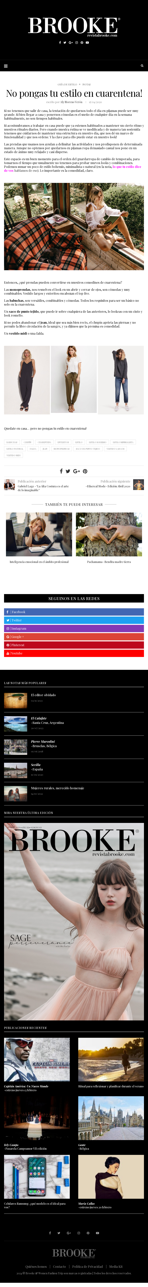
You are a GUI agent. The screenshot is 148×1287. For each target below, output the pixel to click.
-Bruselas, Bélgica (44, 743)
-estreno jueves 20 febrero (94, 1205)
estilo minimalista (123, 442)
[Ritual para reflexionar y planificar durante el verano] (111, 1059)
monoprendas (61, 448)
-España (37, 767)
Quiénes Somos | (37, 1266)
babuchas (12, 442)
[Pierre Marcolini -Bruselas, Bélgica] (15, 747)
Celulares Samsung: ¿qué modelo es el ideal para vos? (35, 1205)
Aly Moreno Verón (71, 102)
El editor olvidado (43, 695)
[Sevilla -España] (15, 770)
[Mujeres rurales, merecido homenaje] (15, 793)
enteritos (63, 442)
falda (33, 448)
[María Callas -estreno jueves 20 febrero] (111, 1177)
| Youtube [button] (15, 653)
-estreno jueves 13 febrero (26, 1088)
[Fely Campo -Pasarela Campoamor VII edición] (37, 1118)
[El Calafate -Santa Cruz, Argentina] (15, 724)
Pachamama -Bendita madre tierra (109, 562)
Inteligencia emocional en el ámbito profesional (39, 562)
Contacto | (61, 1266)
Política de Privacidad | (89, 1266)
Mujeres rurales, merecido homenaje (57, 788)
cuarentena (44, 442)
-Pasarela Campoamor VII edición (25, 1147)
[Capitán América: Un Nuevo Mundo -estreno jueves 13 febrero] (37, 1059)
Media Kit (116, 1266)
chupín (27, 442)
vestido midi (13, 455)
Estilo (78, 442)
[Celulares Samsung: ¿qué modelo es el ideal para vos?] (37, 1177)
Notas (86, 84)
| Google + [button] (16, 637)
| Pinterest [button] (16, 645)
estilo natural (15, 448)
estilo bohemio (97, 442)
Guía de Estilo (67, 84)
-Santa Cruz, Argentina (47, 720)
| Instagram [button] (17, 628)
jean (45, 448)
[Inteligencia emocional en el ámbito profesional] (39, 535)
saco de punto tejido (88, 448)
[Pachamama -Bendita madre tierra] (109, 535)
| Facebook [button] (16, 612)
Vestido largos (115, 448)
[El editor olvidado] (15, 700)
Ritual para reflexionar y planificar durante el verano (111, 1086)
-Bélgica (83, 1147)
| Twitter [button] (15, 620)
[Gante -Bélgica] (111, 1118)
